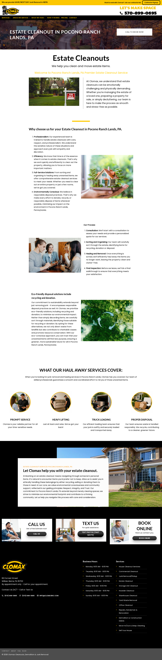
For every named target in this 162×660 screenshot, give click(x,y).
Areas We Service (20, 18)
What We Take (37, 18)
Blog (24, 651)
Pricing (64, 18)
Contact (73, 18)
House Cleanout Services (129, 566)
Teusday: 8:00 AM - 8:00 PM (97, 571)
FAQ (19, 651)
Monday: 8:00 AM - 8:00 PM (97, 566)
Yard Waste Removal (128, 600)
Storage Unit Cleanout (128, 586)
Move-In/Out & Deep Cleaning (132, 626)
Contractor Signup (151, 3)
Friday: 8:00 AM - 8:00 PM (96, 586)
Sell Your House (125, 630)
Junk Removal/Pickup (128, 576)
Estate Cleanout (126, 581)
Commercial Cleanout (128, 571)
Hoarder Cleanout (126, 591)
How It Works (53, 18)
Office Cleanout (126, 605)
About (13, 651)
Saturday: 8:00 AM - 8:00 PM (97, 591)
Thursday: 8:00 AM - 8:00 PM (98, 581)
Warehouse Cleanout (128, 595)
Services (5, 18)
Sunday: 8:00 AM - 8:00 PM (97, 595)
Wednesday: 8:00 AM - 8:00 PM (99, 576)
